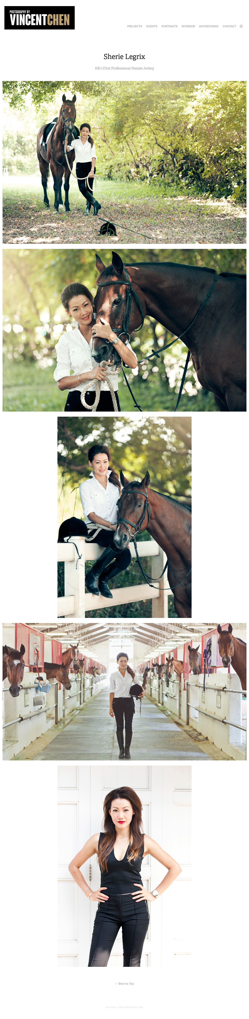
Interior (188, 26)
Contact (229, 26)
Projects (134, 26)
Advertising (209, 26)
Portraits (169, 26)
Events (151, 26)
